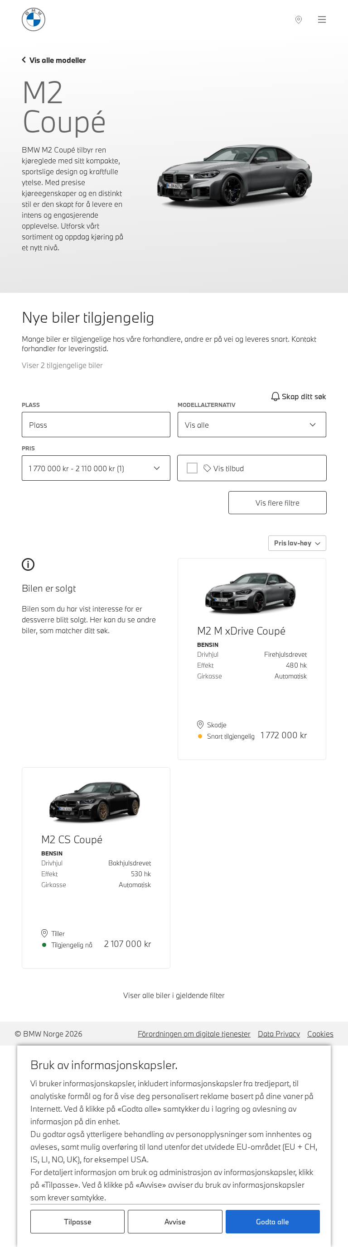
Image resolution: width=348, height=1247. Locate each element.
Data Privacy (279, 1033)
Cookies (320, 1033)
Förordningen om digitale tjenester (194, 1033)
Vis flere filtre (278, 502)
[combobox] (252, 424)
